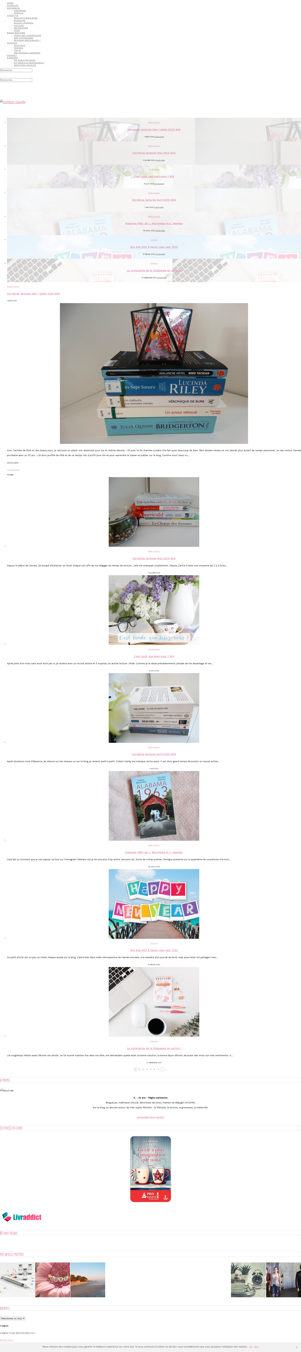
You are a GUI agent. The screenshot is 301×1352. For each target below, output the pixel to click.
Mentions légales (25, 65)
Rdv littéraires (23, 38)
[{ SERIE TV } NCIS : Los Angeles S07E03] (283, 1280)
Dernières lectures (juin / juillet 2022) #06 (154, 129)
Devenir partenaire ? (27, 40)
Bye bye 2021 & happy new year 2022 (154, 247)
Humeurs (12, 5)
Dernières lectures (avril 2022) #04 (154, 200)
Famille (19, 13)
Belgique (19, 45)
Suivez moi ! (7, 1340)
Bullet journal (24, 23)
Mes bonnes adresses (27, 53)
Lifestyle (12, 15)
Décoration (21, 28)
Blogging (20, 20)
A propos (12, 58)
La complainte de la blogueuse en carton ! (154, 270)
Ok (250, 1346)
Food (17, 30)
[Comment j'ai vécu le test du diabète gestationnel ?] (17, 1280)
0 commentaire (13, 470)
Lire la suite (159, 137)
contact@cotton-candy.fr (150, 1117)
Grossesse (20, 10)
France (18, 48)
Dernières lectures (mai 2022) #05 (154, 153)
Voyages (12, 43)
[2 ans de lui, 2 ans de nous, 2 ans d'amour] (52, 1280)
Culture (19, 25)
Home (10, 3)
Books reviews (16, 33)
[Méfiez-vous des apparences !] (248, 1280)
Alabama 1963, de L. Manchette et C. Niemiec (154, 223)
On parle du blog (25, 60)
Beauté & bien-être (26, 18)
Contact (12, 55)
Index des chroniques (27, 35)
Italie (17, 50)
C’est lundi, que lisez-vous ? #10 (154, 176)
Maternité (13, 8)
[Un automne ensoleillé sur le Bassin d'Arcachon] (87, 1280)
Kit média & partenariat (29, 63)
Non (256, 1346)
